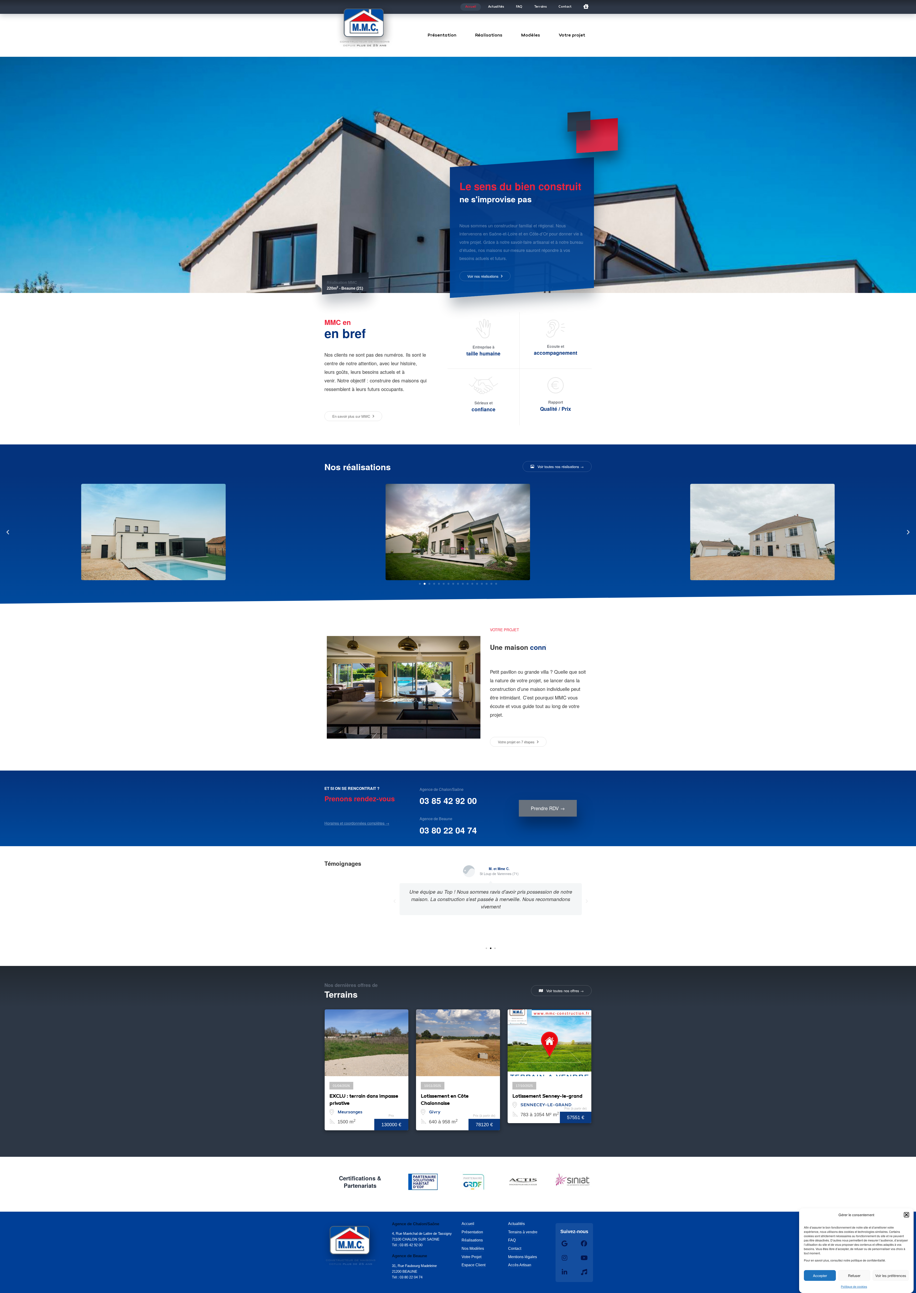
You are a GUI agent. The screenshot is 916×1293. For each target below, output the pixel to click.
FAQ (519, 6)
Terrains (540, 6)
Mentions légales (522, 1257)
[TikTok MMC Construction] (584, 1272)
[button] (906, 1214)
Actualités (496, 6)
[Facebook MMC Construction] (584, 1244)
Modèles (530, 35)
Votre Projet (471, 1257)
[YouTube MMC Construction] (584, 1258)
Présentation (441, 35)
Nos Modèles (473, 1248)
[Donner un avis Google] (565, 1244)
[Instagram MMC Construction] (565, 1258)
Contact (564, 6)
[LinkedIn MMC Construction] (565, 1272)
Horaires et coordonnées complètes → (356, 823)
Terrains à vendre (522, 1232)
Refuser (854, 1275)
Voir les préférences (890, 1275)
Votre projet (572, 35)
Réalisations (488, 35)
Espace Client (473, 1265)
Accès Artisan (519, 1265)
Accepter (820, 1275)
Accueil (470, 6)
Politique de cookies (854, 1286)
